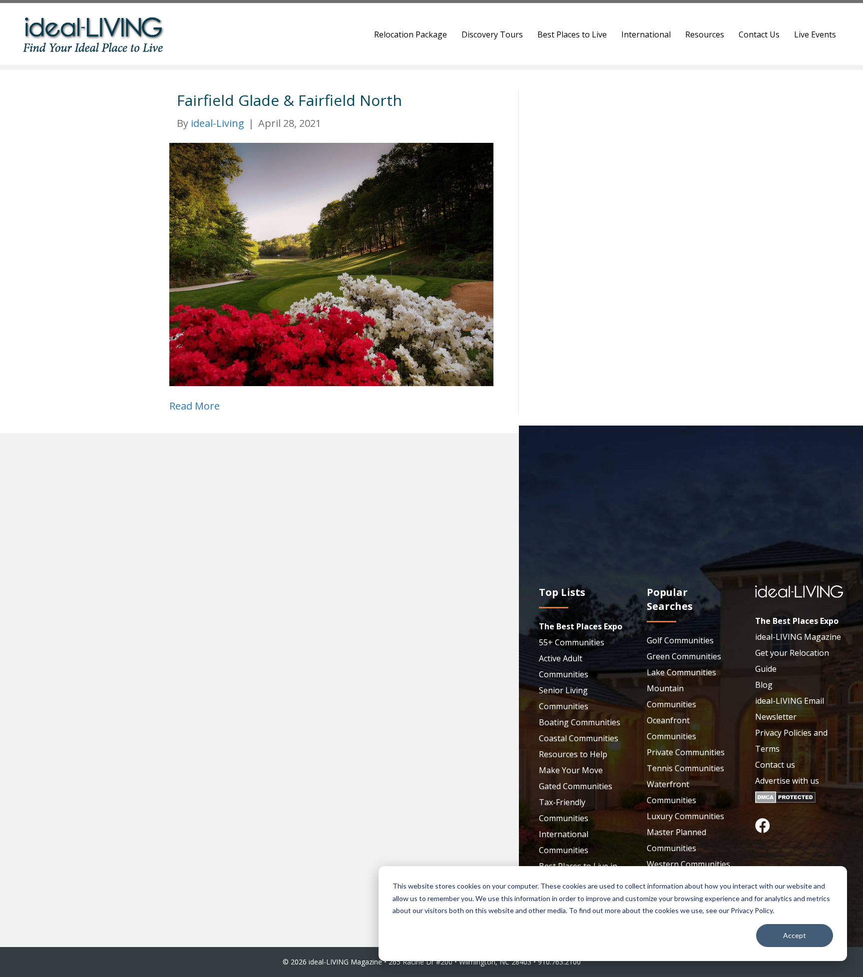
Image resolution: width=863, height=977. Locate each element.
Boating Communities (579, 722)
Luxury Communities (685, 816)
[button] (762, 825)
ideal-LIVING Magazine (798, 636)
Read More (194, 406)
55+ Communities (571, 642)
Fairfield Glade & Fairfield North (289, 100)
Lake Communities (681, 672)
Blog (764, 684)
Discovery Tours (492, 34)
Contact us (775, 764)
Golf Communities (680, 640)
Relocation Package (410, 34)
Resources (704, 34)
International (646, 34)
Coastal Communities (578, 738)
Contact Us (759, 34)
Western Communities (688, 864)
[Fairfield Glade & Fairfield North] (331, 263)
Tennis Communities (685, 768)
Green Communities (684, 656)
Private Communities (686, 752)
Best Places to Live (572, 34)
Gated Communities (575, 786)
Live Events (815, 34)
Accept (794, 935)
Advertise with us (787, 780)
